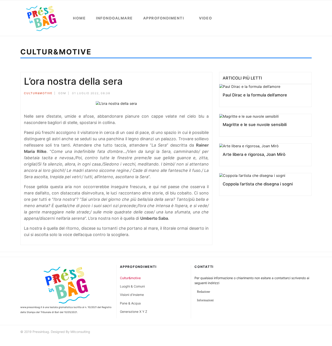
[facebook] (285, 332)
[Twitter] (195, 93)
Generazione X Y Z (133, 311)
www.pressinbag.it (31, 307)
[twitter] (293, 332)
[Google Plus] (201, 93)
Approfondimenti (163, 18)
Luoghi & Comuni (132, 286)
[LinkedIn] (207, 93)
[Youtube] (301, 332)
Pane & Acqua (130, 303)
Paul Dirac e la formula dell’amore (255, 95)
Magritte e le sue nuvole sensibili (255, 124)
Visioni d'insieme (132, 295)
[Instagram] (309, 332)
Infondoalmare (114, 18)
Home (79, 18)
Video (205, 18)
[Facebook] (189, 93)
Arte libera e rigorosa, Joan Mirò (254, 154)
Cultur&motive (38, 93)
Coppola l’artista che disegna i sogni (258, 184)
